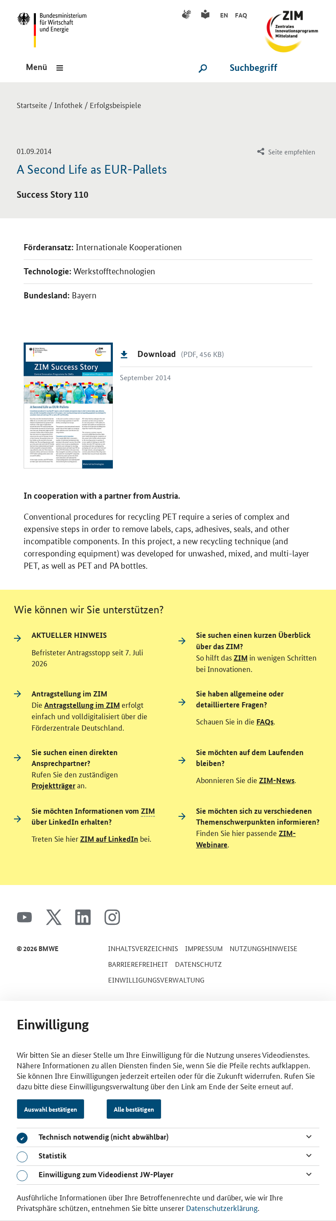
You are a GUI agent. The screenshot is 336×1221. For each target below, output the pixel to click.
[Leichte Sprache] (207, 14)
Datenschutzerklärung (222, 1207)
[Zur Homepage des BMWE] (55, 26)
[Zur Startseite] (288, 26)
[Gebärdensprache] (188, 14)
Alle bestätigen (134, 1109)
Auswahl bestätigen (50, 1109)
